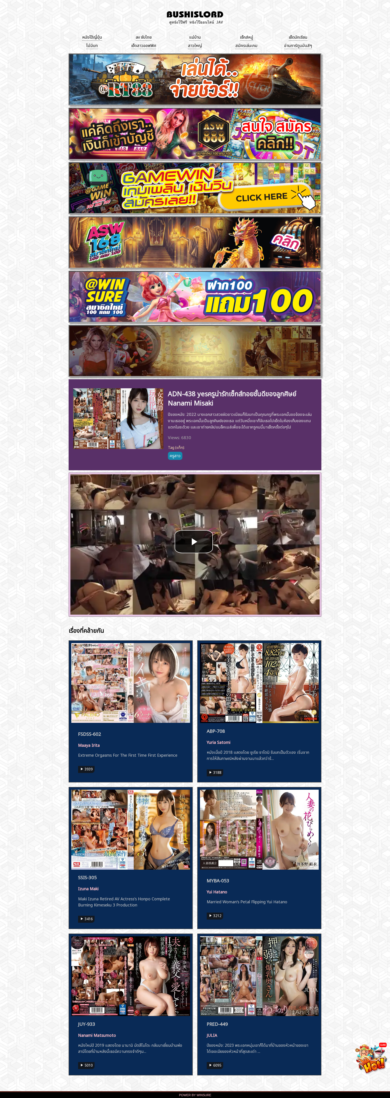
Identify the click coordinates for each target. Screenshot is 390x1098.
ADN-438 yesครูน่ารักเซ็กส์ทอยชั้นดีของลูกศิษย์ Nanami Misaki (232, 397)
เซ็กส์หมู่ (246, 37)
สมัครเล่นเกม (246, 45)
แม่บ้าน (195, 37)
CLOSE (383, 1045)
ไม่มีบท (92, 45)
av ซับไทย (144, 37)
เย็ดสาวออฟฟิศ (143, 45)
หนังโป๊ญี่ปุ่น (92, 37)
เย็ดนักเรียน (298, 37)
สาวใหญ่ (195, 45)
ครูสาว (175, 455)
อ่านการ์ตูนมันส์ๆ (298, 45)
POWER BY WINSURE (195, 1095)
